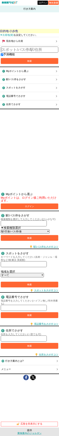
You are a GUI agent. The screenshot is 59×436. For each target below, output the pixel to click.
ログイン (29, 206)
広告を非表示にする (31, 423)
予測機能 (9, 54)
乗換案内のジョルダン (29, 433)
